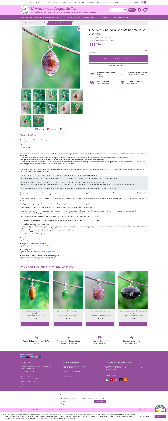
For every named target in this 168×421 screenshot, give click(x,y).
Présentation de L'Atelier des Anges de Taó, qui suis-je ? (36, 366)
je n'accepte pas (144, 416)
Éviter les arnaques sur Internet (29, 381)
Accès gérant (143, 410)
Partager (41, 129)
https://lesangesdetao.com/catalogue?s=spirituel (35, 246)
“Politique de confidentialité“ (44, 418)
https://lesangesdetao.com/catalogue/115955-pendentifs (37, 252)
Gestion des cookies (68, 374)
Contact (136, 2)
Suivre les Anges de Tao (27, 369)
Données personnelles (27, 376)
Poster (64, 129)
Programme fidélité (26, 384)
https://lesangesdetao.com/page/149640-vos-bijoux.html (37, 258)
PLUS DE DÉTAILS (100, 324)
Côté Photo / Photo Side (27, 371)
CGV (22, 374)
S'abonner (100, 401)
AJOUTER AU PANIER (35, 324)
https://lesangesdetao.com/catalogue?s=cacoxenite (35, 240)
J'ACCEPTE (160, 416)
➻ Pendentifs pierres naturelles (37, 23)
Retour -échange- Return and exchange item (33, 379)
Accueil (24, 23)
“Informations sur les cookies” (19, 418)
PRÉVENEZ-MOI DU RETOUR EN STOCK (118, 59)
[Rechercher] (125, 10)
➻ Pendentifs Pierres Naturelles (100, 38)
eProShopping (62, 410)
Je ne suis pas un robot (69, 404)
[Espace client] (139, 10)
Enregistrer (53, 129)
